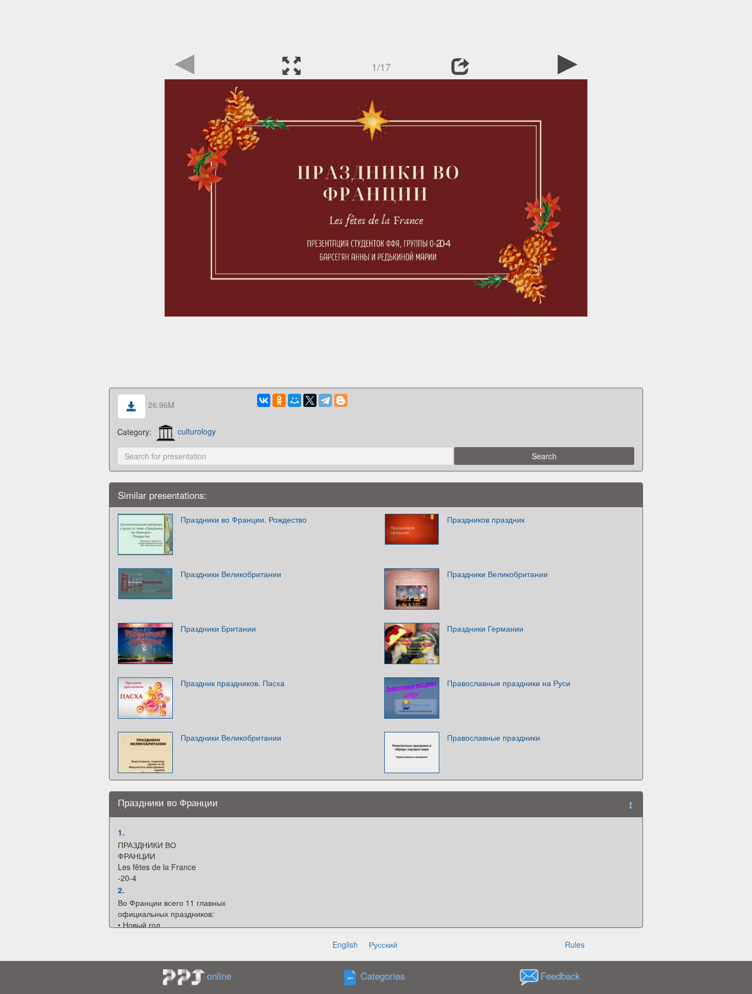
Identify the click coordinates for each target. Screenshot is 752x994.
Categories (383, 975)
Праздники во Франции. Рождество (244, 519)
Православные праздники (493, 737)
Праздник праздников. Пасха (233, 682)
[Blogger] (340, 400)
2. (121, 889)
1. (121, 832)
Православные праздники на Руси (508, 682)
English (345, 944)
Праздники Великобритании (231, 573)
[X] (310, 400)
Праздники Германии (485, 628)
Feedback (560, 975)
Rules (575, 944)
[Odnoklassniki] (279, 400)
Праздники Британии (218, 628)
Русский (383, 944)
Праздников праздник (486, 519)
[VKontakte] (263, 400)
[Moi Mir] (294, 400)
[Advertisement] (376, 25)
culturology (197, 431)
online (219, 975)
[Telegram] (325, 400)
